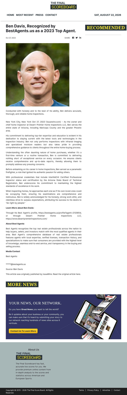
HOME (10, 14)
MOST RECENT (25, 14)
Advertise (106, 390)
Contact (117, 390)
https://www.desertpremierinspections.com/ (26, 218)
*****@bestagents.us (16, 264)
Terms (81, 390)
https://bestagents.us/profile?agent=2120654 (59, 213)
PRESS (39, 14)
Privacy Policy (93, 390)
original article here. (71, 274)
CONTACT (51, 14)
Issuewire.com (53, 122)
